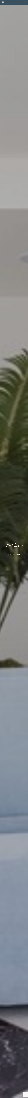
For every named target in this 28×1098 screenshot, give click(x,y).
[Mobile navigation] (25, 3)
